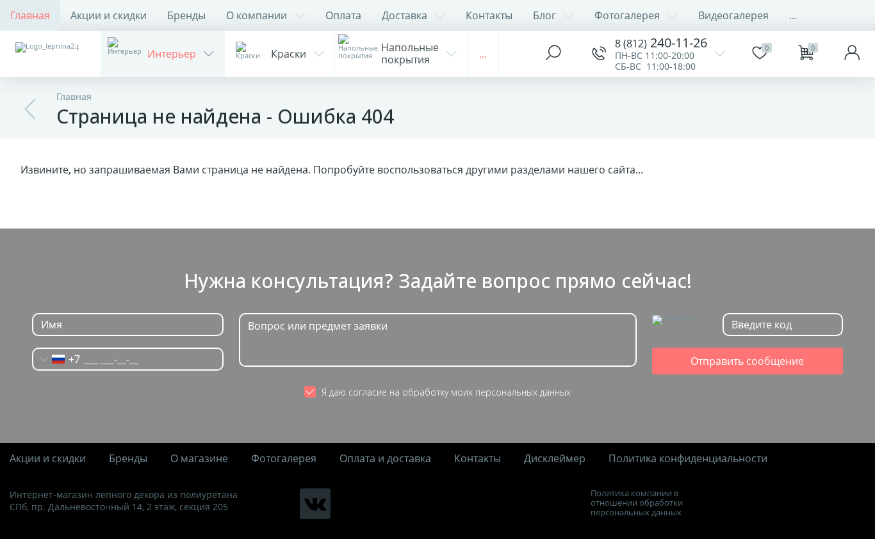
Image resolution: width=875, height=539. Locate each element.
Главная (30, 15)
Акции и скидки (108, 15)
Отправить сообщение (747, 361)
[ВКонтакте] (315, 503)
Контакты (489, 15)
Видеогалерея (733, 15)
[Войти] (852, 54)
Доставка (404, 15)
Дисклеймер (554, 459)
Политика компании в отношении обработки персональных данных (637, 502)
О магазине (199, 459)
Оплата (343, 15)
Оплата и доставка (385, 459)
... (793, 15)
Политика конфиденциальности (688, 459)
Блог (544, 15)
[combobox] (56, 359)
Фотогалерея (627, 15)
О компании (256, 15)
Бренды (186, 15)
